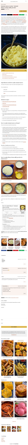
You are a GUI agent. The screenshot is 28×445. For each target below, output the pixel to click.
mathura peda (14, 21)
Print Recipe (23, 211)
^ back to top (14, 421)
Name (2, 319)
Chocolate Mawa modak (5, 106)
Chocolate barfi (24, 21)
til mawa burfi (24, 20)
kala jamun (7, 20)
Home (2, 4)
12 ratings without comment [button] (14, 297)
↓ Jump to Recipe (23, 11)
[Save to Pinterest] (15, 14)
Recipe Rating (3, 304)
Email (2, 323)
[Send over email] (21, 14)
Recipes (2, 439)
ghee (6, 135)
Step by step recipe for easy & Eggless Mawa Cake (9, 101)
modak (14, 20)
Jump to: (3, 70)
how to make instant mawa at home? (7, 75)
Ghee (4, 93)
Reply (25, 264)
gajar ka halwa (5, 24)
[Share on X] (10, 14)
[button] (1, 9)
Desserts (4, 4)
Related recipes (4, 74)
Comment (2, 307)
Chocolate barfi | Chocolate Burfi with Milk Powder (9, 104)
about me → (15, 334)
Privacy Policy (3, 441)
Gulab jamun (4, 103)
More (12, 334)
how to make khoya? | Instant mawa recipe (8, 78)
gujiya (6, 21)
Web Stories (3, 440)
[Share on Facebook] (4, 14)
